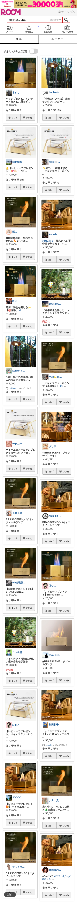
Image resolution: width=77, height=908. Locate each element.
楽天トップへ (66, 12)
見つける (29, 29)
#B (61, 386)
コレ (13, 118)
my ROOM (67, 29)
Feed (9, 29)
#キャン (46, 879)
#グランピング (62, 876)
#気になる (48, 240)
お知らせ (48, 29)
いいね (29, 118)
